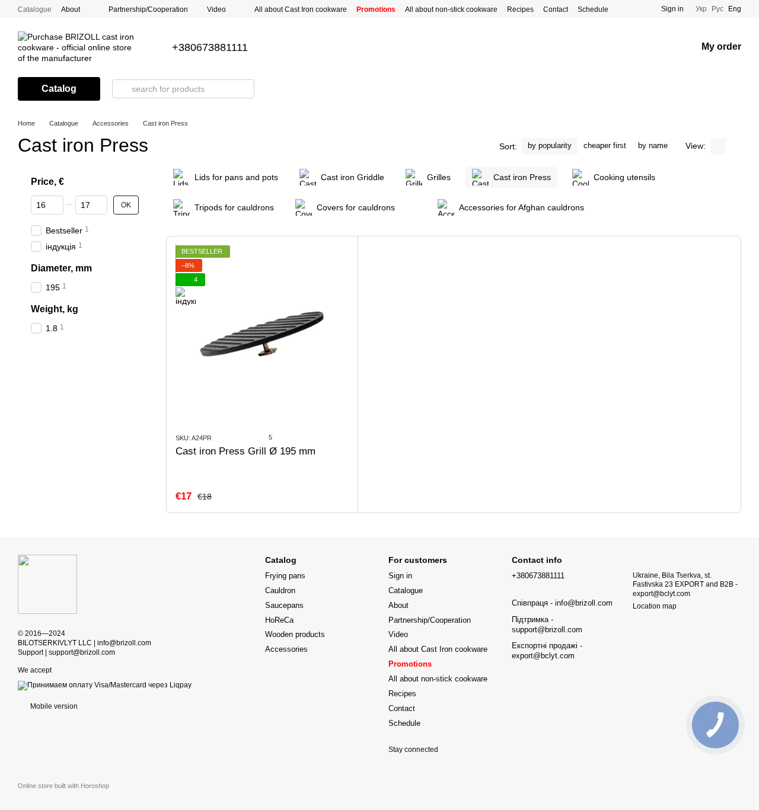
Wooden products (295, 634)
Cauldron (280, 590)
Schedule (593, 9)
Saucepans (284, 605)
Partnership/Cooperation (148, 9)
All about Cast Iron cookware (300, 9)
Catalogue (35, 9)
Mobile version (53, 706)
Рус (717, 8)
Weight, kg (54, 309)
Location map (655, 606)
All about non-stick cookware (451, 9)
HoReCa (279, 620)
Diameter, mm (61, 268)
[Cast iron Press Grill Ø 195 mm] (262, 334)
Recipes (520, 9)
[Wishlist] (656, 47)
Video (216, 9)
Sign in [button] (400, 575)
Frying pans (285, 575)
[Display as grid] (718, 146)
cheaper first (604, 145)
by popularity (550, 145)
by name (653, 145)
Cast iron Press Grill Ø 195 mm (245, 451)
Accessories (286, 649)
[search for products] (121, 88)
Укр (701, 8)
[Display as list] (733, 146)
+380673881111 (210, 47)
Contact (555, 9)
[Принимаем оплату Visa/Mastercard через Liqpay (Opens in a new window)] (105, 685)
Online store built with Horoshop (63, 785)
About (70, 9)
